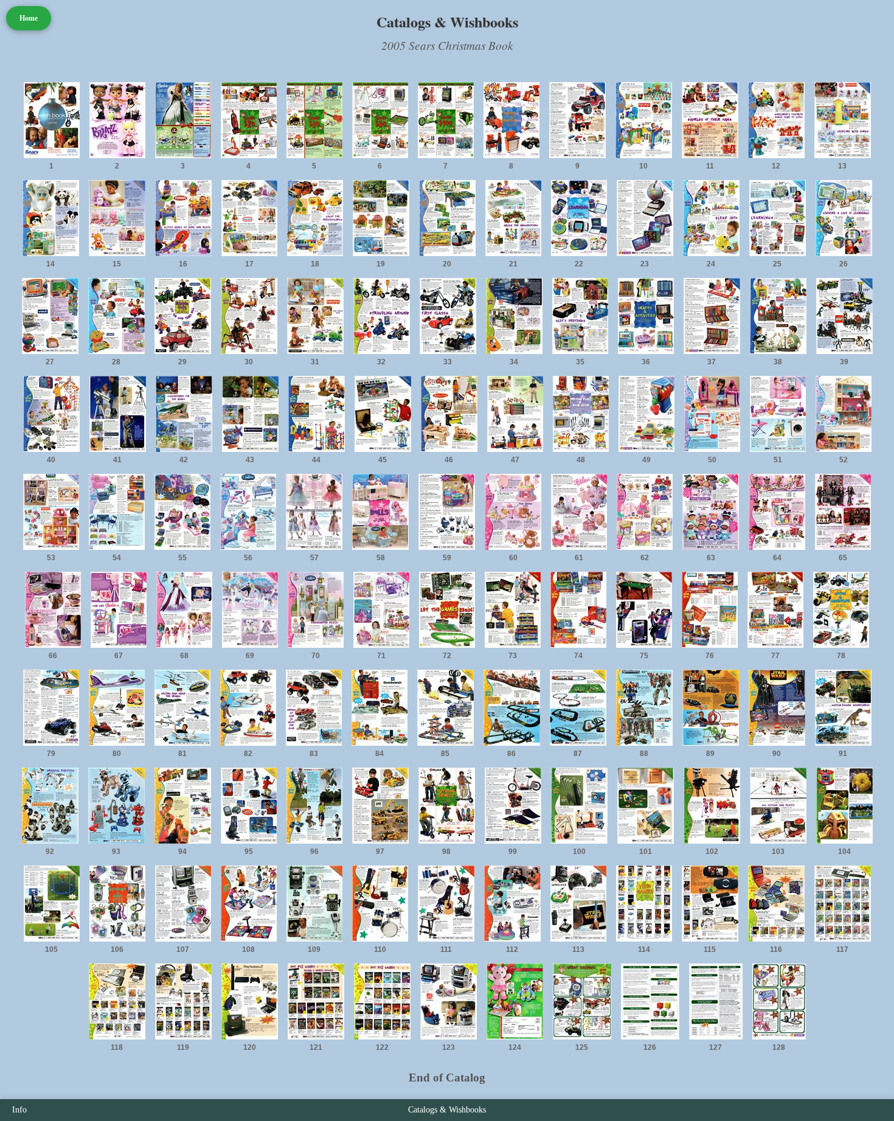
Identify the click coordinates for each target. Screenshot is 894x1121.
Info (19, 1109)
